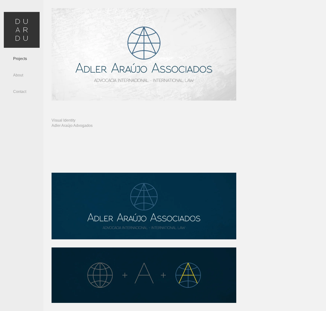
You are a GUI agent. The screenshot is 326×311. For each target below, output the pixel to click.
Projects (20, 59)
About (18, 75)
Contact (19, 92)
